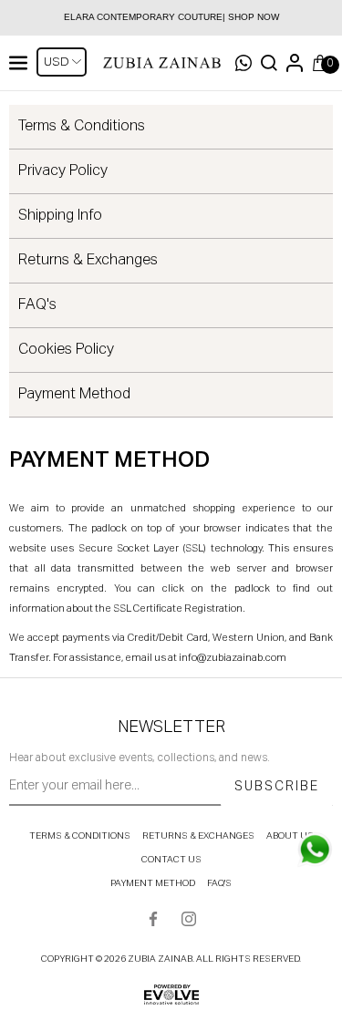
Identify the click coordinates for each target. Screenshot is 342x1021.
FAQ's (37, 305)
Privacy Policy (63, 171)
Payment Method (74, 394)
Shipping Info (60, 216)
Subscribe (276, 786)
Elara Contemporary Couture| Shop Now (171, 17)
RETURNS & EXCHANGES (198, 836)
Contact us (171, 859)
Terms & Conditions (81, 126)
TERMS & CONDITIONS (79, 836)
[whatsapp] (314, 849)
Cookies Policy (66, 350)
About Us (290, 836)
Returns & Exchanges (88, 260)
